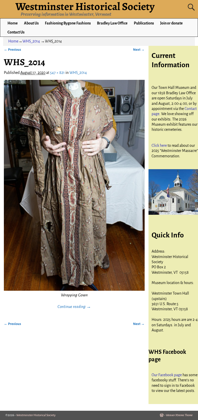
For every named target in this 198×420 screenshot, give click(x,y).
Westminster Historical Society (36, 415)
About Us (31, 23)
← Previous (12, 50)
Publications (144, 23)
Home (12, 23)
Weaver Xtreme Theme (179, 415)
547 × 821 (57, 73)
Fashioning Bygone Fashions (68, 23)
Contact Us (15, 32)
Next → (139, 50)
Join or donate (171, 23)
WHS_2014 (31, 41)
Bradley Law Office (112, 23)
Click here (160, 145)
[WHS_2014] (74, 185)
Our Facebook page (167, 375)
